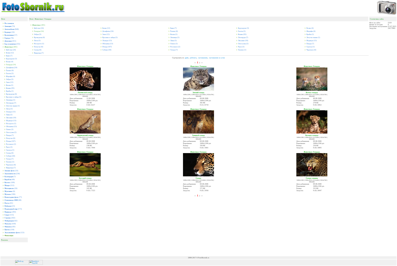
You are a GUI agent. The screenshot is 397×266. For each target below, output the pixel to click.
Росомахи (11, 144)
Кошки (10, 88)
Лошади (11, 112)
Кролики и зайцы (13, 97)
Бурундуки (11, 59)
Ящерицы (11, 168)
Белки (10, 53)
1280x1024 (81, 94)
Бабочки (11, 50)
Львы (9, 115)
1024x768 (97, 94)
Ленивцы (10, 100)
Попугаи (10, 138)
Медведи (11, 120)
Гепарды (48, 19)
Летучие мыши (13, 106)
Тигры (9, 159)
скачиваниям (202, 58)
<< (195, 63)
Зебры (9, 79)
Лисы (9, 109)
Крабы (9, 91)
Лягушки (11, 117)
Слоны (9, 153)
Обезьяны (11, 126)
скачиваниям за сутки (217, 58)
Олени (9, 129)
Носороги (11, 123)
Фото (31, 19)
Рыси (9, 147)
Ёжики (10, 70)
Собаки (10, 156)
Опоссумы (11, 132)
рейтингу (193, 58)
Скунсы (10, 150)
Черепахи (11, 165)
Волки (9, 62)
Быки (9, 56)
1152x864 (89, 94)
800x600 (85, 96)
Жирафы (10, 76)
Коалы (9, 85)
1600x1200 (73, 94)
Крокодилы (11, 94)
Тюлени (10, 162)
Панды (10, 135)
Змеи (9, 82)
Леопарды (11, 103)
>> (202, 63)
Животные (39, 19)
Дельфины (11, 67)
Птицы (11, 141)
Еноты (9, 73)
